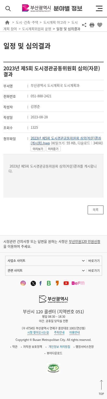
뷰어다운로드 (54, 353)
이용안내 (74, 332)
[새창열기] (24, 283)
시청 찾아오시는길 (38, 332)
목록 (95, 209)
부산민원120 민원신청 (84, 241)
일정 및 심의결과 (68, 28)
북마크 (100, 25)
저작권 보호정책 (32, 346)
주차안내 (59, 332)
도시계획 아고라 (54, 22)
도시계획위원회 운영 (36, 28)
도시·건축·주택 (27, 22)
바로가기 (94, 260)
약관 (14, 346)
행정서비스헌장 (85, 346)
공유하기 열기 (84, 25)
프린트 (92, 25)
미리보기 (38, 149)
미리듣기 (53, 149)
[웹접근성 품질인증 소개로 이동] (54, 365)
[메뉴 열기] (99, 8)
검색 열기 (8, 8)
